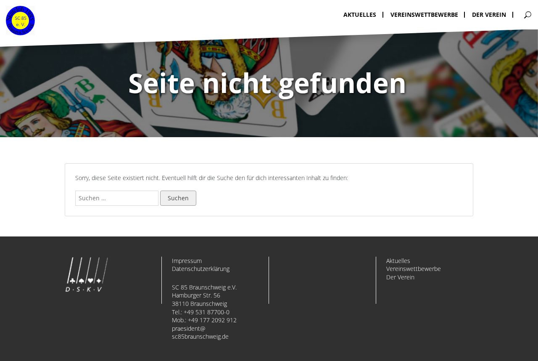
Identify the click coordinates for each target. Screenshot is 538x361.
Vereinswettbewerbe (413, 269)
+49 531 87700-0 (206, 312)
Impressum (187, 261)
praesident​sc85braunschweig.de (200, 332)
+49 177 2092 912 (212, 320)
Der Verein (400, 277)
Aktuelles (398, 261)
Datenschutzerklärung (200, 269)
